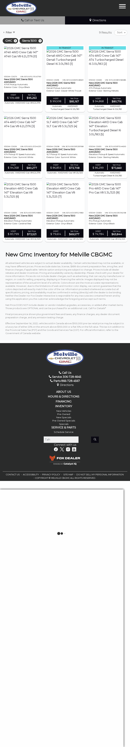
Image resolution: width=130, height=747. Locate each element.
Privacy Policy (51, 474)
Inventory (63, 406)
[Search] (95, 439)
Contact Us (13, 474)
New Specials (63, 417)
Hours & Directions (63, 396)
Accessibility (31, 474)
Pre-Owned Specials (63, 420)
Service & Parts (63, 427)
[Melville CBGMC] (21, 8)
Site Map (68, 474)
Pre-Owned (63, 414)
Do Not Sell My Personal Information (100, 474)
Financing (64, 401)
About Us (63, 391)
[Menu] (122, 7)
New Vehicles (63, 411)
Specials (63, 424)
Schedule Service (63, 432)
